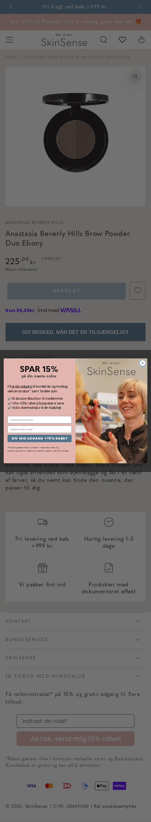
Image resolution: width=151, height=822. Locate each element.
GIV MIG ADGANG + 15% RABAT (39, 438)
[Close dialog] (142, 363)
